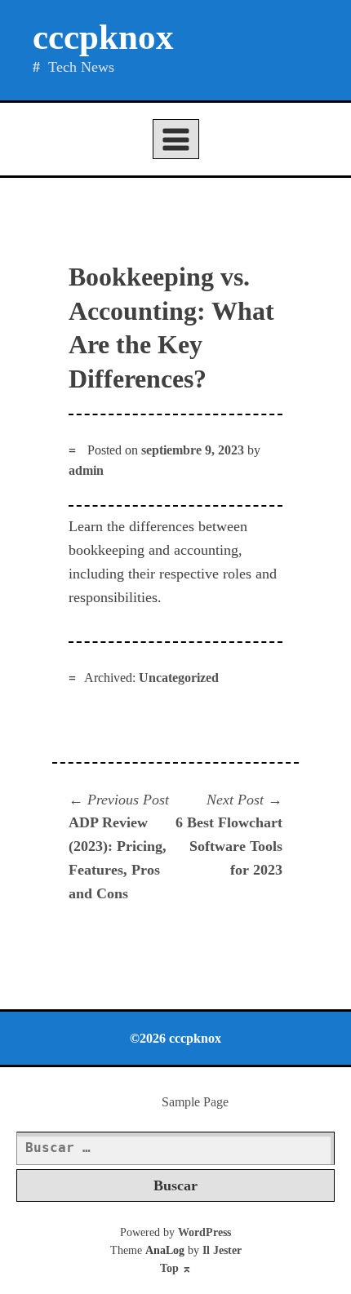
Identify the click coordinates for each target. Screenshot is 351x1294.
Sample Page (195, 1102)
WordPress (204, 1232)
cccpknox (103, 37)
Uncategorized (179, 678)
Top (176, 1268)
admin (86, 470)
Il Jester (222, 1250)
